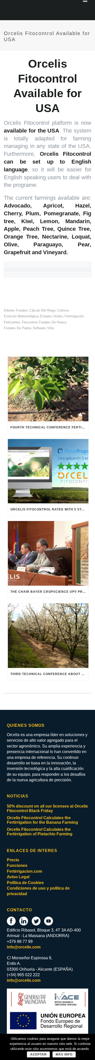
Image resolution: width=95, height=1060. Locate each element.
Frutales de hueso (52, 322)
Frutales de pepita (17, 328)
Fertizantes (12, 322)
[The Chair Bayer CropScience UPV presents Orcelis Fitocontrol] (48, 553)
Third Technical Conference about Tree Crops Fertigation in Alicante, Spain (49, 674)
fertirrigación (74, 316)
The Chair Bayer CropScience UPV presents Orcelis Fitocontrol (49, 591)
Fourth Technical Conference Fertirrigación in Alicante (49, 427)
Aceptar (38, 1054)
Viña (50, 328)
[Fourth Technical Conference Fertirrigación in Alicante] (48, 389)
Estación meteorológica (21, 316)
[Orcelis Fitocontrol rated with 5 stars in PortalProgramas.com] (48, 471)
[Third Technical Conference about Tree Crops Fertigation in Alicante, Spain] (48, 635)
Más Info (64, 1054)
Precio (13, 860)
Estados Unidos (51, 316)
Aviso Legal (18, 877)
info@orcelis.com (24, 947)
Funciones (17, 865)
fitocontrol (29, 322)
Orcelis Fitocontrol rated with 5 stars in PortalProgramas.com (49, 509)
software (39, 328)
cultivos (63, 310)
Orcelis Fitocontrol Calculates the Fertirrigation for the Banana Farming (42, 820)
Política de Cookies (25, 883)
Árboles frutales (16, 310)
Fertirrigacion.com (24, 871)
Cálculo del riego (42, 310)
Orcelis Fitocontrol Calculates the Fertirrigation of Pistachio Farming (39, 831)
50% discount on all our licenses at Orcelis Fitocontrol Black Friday (47, 808)
